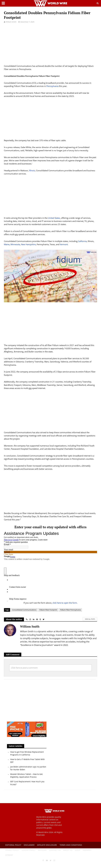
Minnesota (15, 244)
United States (54, 218)
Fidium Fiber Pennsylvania (70, 610)
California (82, 241)
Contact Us (55, 850)
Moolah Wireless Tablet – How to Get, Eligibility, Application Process (26, 775)
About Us (67, 850)
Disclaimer (29, 845)
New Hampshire (28, 244)
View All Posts (90, 619)
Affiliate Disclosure (47, 845)
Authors (42, 850)
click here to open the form (64, 602)
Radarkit (87, 850)
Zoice (77, 850)
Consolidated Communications (24, 610)
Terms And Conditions (71, 845)
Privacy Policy (12, 850)
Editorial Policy (13, 845)
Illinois (32, 170)
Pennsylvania (52, 86)
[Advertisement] (50, 45)
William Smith (11, 22)
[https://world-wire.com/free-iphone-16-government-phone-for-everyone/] (26, 729)
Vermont (64, 244)
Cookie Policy (28, 850)
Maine (6, 244)
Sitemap (9, 855)
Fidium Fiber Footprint (48, 610)
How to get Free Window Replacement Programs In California (27, 753)
